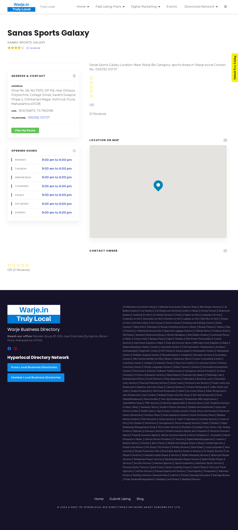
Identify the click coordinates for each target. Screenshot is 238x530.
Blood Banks (174, 375)
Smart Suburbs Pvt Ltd (162, 507)
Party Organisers (173, 379)
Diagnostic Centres (149, 351)
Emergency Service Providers (200, 371)
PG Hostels (164, 447)
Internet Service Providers (158, 439)
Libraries (195, 367)
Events (172, 6)
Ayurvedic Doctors (170, 347)
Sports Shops (200, 467)
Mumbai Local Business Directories (36, 377)
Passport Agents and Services (170, 471)
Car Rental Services (162, 315)
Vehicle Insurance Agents (174, 435)
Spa (228, 327)
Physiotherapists (170, 355)
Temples (179, 339)
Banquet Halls (160, 475)
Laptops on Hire (191, 319)
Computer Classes (164, 363)
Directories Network (199, 6)
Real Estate (197, 447)
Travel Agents (194, 471)
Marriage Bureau (221, 475)
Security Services (143, 463)
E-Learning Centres (206, 363)
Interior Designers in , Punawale (205, 435)
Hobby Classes (181, 367)
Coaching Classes (132, 363)
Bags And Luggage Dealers (178, 331)
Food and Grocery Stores (179, 343)
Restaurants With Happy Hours (201, 399)
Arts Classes (157, 323)
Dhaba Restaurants (141, 391)
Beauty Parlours (207, 327)
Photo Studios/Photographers (139, 479)
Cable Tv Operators (187, 419)
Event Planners (155, 379)
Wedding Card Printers (168, 479)
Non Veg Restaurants (204, 395)
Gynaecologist (183, 351)
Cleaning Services (208, 419)
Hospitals (199, 427)
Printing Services (180, 447)
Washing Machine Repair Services (182, 459)
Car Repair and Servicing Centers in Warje (176, 311)
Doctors (155, 347)
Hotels (181, 391)
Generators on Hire (153, 319)
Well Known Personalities (199, 339)
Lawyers (220, 439)
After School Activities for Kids (148, 359)
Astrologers (153, 327)
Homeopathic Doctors (203, 351)
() (33, 47)
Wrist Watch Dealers (198, 335)
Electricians (151, 423)
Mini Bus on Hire (210, 319)
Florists (185, 475)
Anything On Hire (142, 315)
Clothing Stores (202, 331)
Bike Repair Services (211, 307)
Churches (129, 331)
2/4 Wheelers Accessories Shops (139, 307)
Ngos (170, 339)
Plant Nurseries (149, 419)
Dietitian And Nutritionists (201, 407)
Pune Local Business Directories (34, 367)
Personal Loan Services (197, 383)
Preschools (139, 371)
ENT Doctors (167, 351)
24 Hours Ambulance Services (149, 375)
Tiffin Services (152, 403)
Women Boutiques (176, 335)
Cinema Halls (141, 339)
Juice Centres (149, 395)
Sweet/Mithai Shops (133, 403)
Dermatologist (130, 351)
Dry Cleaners (136, 423)
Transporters (210, 471)
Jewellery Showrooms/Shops (150, 335)
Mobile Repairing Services (195, 455)
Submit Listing (120, 499)
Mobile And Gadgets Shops (182, 443)
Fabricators (189, 379)
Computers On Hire (211, 315)
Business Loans (205, 379)
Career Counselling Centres (207, 359)
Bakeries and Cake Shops (150, 387)
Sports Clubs (157, 467)
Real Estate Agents (171, 451)
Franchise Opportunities (173, 403)
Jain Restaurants (131, 395)
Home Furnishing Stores (202, 415)
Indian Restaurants (216, 391)
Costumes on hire (132, 319)
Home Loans (177, 383)
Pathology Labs (215, 375)
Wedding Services (142, 475)
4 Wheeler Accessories (170, 307)
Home (81, 6)
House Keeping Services (188, 423)
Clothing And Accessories (149, 331)
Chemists (145, 443)
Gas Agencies (166, 423)
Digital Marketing (144, 6)
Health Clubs (148, 411)
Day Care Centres (185, 363)
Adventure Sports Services (209, 463)
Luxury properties (214, 447)
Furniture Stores (152, 415)
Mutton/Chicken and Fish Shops (174, 395)
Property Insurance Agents (145, 435)
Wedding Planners (191, 479)
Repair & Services (192, 451)
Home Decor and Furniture (204, 411)
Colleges (148, 363)
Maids (205, 423)
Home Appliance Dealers (176, 415)
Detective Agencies (163, 463)
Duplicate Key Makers (193, 375)
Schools (151, 371)
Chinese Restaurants (197, 387)
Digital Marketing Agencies (200, 439)
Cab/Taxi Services (143, 471)
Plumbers (187, 427)
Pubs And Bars (151, 399)
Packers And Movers (133, 447)
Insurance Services (155, 431)
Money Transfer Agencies (211, 443)
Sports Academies (184, 463)
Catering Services (175, 387)
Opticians (138, 431)
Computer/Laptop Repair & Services (161, 455)
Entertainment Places (134, 379)
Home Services (167, 419)
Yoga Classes (163, 411)
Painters (215, 423)
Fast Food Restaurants (164, 391)
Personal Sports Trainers (135, 467)
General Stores (196, 403)
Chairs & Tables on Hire (187, 315)
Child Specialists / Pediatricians (198, 347)
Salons (221, 327)
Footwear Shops (220, 331)
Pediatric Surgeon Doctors (146, 355)
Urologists (186, 355)
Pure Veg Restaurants (172, 399)
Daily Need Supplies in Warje (148, 343)
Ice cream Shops (195, 391)
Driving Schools (209, 311)
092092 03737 (39, 117)
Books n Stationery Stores (178, 359)
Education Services (203, 355)
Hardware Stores (149, 407)
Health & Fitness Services (173, 407)
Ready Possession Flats (147, 451)
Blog (140, 499)
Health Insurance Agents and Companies (187, 431)
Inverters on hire (172, 319)
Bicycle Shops (190, 307)
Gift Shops (128, 335)
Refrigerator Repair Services (148, 459)
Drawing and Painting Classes (198, 323)
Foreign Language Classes (158, 367)
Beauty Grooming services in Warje (178, 327)
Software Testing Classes (170, 371)
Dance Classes (173, 323)
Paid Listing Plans (108, 6)
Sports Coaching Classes (178, 467)
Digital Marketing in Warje (136, 347)
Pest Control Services (169, 427)
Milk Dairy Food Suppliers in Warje (210, 343)
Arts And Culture (140, 323)
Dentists (220, 347)
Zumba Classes (180, 411)
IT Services (179, 439)
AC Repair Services (213, 451)
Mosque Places (157, 339)
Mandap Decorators (200, 475)
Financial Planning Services (153, 383)
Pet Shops (151, 447)
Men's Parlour (159, 443)
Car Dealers (147, 311)
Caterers (174, 475)
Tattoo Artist (139, 327)
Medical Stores (130, 443)
